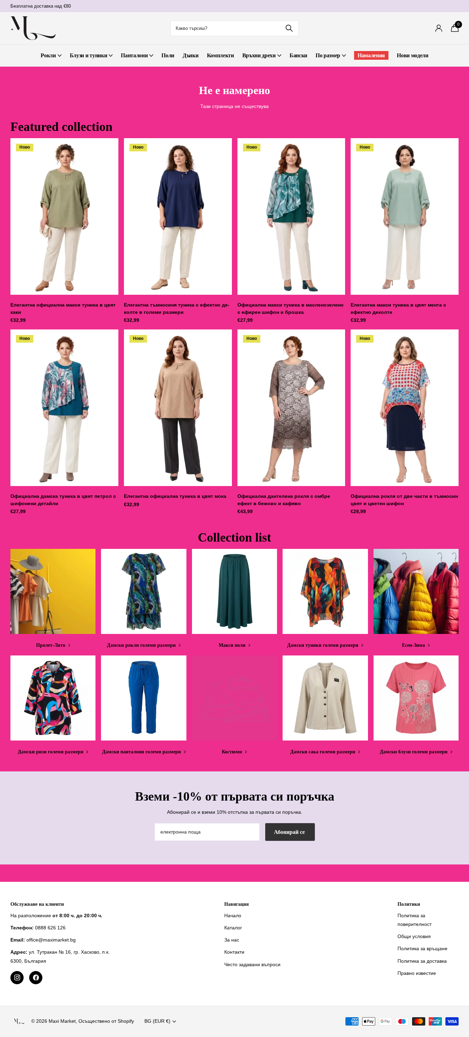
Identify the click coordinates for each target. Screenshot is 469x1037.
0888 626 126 (50, 927)
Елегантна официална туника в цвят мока (175, 496)
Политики (408, 904)
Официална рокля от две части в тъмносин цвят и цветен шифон (404, 499)
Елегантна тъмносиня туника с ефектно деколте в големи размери (176, 308)
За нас (231, 940)
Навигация (236, 904)
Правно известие (416, 973)
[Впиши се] (438, 28)
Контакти (234, 952)
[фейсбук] (35, 977)
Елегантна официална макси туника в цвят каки (63, 308)
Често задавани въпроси (252, 964)
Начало (232, 915)
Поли (167, 55)
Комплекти (220, 55)
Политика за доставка (422, 961)
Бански (298, 55)
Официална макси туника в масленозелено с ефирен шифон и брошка (290, 308)
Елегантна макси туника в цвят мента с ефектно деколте (398, 308)
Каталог (233, 927)
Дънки (190, 55)
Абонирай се (290, 832)
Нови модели (412, 55)
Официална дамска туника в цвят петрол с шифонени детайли (63, 499)
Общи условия (414, 936)
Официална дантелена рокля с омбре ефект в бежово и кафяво (283, 499)
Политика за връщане (422, 948)
